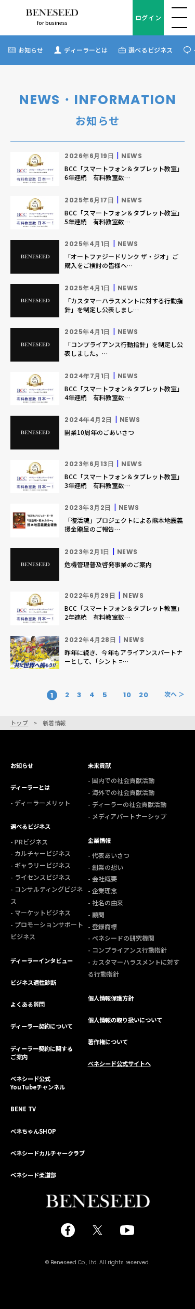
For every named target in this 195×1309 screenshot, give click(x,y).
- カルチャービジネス (40, 853)
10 (127, 695)
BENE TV (23, 1109)
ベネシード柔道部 (33, 1175)
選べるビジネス (150, 49)
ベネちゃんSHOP (33, 1131)
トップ (19, 723)
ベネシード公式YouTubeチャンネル (37, 1082)
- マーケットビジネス (40, 912)
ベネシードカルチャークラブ (47, 1153)
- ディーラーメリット (40, 802)
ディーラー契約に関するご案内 (41, 1052)
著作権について (108, 1041)
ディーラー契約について (41, 1026)
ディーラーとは (86, 49)
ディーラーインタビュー (41, 960)
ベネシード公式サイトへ (119, 1063)
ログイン (148, 17)
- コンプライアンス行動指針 (127, 949)
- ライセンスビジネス (40, 876)
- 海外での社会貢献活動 (121, 792)
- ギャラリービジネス (40, 865)
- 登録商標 (102, 926)
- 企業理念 (102, 890)
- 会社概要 (102, 878)
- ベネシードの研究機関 (121, 937)
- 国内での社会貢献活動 (121, 780)
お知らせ (30, 49)
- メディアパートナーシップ (127, 816)
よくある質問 (27, 1004)
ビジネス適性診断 (33, 982)
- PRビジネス (29, 841)
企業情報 (99, 840)
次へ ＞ (174, 694)
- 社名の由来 (105, 902)
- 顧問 (96, 914)
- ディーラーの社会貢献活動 (127, 804)
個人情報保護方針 (111, 998)
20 (143, 695)
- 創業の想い (105, 867)
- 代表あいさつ (108, 855)
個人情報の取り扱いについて (125, 1020)
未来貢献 (99, 765)
